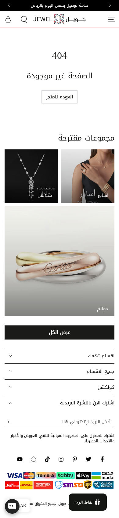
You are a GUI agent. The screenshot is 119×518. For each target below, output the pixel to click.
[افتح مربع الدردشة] (12, 506)
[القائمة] (111, 19)
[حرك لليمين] (10, 5)
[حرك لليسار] (109, 5)
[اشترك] (8, 422)
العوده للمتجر (59, 96)
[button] (24, 19)
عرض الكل (59, 332)
